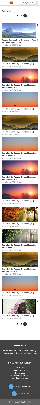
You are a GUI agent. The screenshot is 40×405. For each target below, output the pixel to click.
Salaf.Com (23, 402)
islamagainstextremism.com (20, 376)
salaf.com (20, 368)
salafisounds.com (20, 373)
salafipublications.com (20, 370)
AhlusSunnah (7, 45)
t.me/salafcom (23, 394)
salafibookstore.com (20, 378)
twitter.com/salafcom (22, 386)
